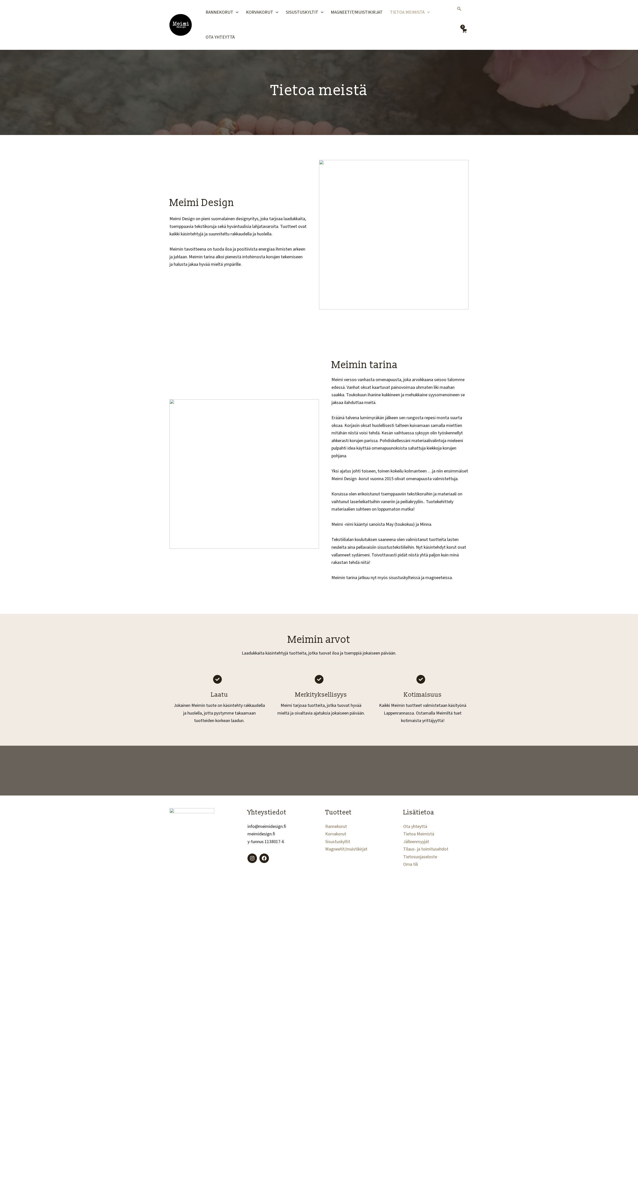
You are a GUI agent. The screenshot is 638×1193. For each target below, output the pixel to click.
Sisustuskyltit (302, 12)
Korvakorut (259, 12)
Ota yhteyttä (220, 37)
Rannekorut (219, 12)
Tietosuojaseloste (420, 857)
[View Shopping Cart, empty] (464, 34)
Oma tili (410, 864)
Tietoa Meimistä (407, 12)
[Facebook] (264, 858)
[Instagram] (252, 858)
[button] (236, 12)
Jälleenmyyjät (416, 842)
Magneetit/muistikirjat (357, 12)
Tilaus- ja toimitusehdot (425, 849)
